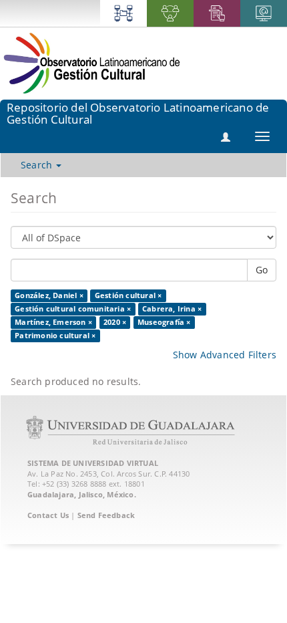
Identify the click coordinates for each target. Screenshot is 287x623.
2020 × (114, 322)
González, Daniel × (49, 295)
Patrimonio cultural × (55, 335)
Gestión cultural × (128, 295)
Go (262, 269)
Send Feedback (106, 515)
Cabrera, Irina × (172, 309)
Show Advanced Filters (224, 354)
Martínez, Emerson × (53, 322)
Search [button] (38, 164)
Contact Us (48, 515)
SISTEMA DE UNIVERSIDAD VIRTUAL (92, 463)
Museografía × (164, 322)
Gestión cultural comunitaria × (73, 309)
